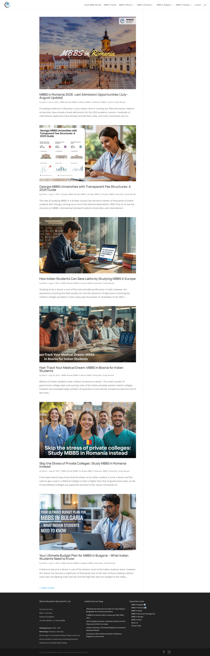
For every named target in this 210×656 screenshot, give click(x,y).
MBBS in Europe (87, 194)
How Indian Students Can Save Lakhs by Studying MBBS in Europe (87, 278)
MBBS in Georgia (183, 5)
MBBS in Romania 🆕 (138, 608)
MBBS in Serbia (110, 5)
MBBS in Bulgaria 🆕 (138, 605)
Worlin (44, 194)
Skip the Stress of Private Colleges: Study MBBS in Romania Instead (82, 465)
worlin (44, 102)
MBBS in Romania (144, 5)
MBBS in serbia (107, 102)
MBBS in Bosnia (125, 5)
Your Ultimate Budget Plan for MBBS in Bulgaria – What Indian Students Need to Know (83, 557)
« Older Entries (46, 587)
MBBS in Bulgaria (164, 5)
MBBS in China (136, 620)
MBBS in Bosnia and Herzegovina (143, 614)
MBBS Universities (116, 194)
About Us (134, 623)
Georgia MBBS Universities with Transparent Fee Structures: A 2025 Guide (85, 188)
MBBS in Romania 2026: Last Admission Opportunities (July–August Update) (83, 96)
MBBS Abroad (65, 102)
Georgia (64, 194)
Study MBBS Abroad (92, 5)
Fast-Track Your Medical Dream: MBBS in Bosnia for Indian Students (81, 369)
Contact (198, 5)
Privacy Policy (136, 626)
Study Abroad (119, 102)
